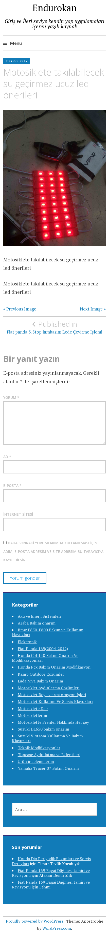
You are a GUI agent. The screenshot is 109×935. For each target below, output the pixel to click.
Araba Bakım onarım (37, 623)
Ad (7, 456)
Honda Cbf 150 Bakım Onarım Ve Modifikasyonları (45, 658)
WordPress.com (56, 928)
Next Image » (93, 308)
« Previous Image (19, 308)
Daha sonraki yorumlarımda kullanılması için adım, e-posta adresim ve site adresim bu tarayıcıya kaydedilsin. (53, 551)
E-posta (12, 485)
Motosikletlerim (32, 715)
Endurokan (54, 8)
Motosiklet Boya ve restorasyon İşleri (52, 694)
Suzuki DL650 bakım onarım (43, 729)
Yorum (11, 397)
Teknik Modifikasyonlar (39, 748)
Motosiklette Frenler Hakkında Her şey (53, 722)
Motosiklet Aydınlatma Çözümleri (49, 688)
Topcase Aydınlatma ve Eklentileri (49, 754)
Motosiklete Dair (33, 708)
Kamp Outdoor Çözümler (41, 674)
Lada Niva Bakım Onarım (40, 681)
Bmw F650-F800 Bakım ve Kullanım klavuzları (47, 632)
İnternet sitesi (18, 514)
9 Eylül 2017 (17, 61)
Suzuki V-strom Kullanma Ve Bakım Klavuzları (47, 738)
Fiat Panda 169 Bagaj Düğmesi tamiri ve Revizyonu (51, 884)
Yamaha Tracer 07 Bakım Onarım (48, 768)
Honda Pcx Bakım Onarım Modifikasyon (54, 667)
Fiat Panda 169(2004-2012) (43, 648)
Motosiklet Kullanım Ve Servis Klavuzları (55, 701)
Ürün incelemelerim (36, 761)
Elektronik (27, 642)
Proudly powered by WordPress (34, 921)
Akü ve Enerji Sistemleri (39, 616)
